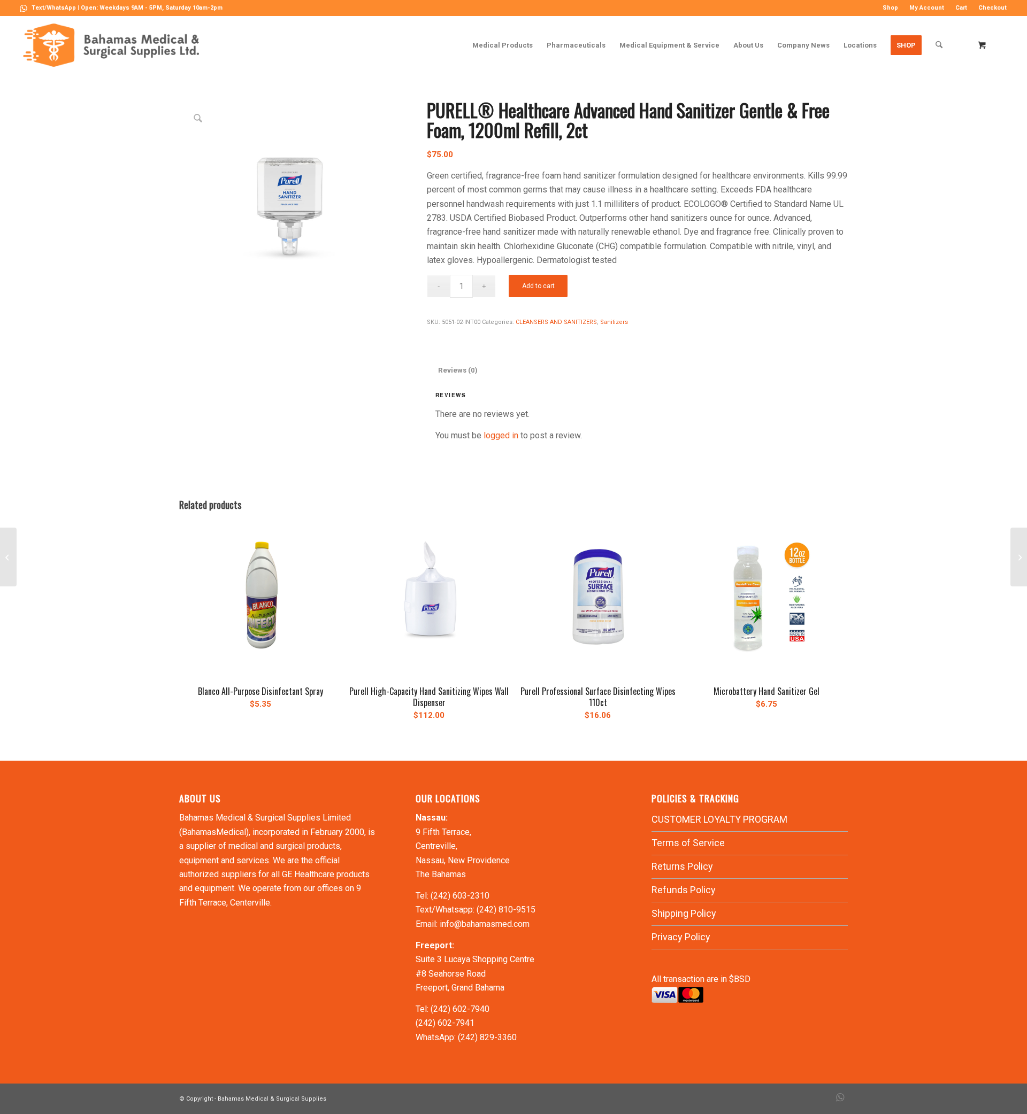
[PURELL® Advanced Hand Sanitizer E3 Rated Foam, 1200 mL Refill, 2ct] (1018, 557)
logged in (501, 435)
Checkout (992, 7)
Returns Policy (682, 866)
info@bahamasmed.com (485, 924)
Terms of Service (688, 842)
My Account (926, 7)
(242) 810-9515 (506, 909)
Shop (890, 7)
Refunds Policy (684, 889)
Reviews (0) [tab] (458, 370)
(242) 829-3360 (487, 1037)
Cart (961, 7)
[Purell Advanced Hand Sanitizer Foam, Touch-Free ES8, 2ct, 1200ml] (8, 557)
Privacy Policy (681, 936)
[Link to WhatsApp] (24, 8)
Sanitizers (614, 322)
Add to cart (538, 286)
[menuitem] (890, 8)
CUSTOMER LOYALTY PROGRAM (719, 819)
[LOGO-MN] (115, 45)
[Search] (939, 45)
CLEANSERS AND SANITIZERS (556, 322)
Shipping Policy (684, 913)
